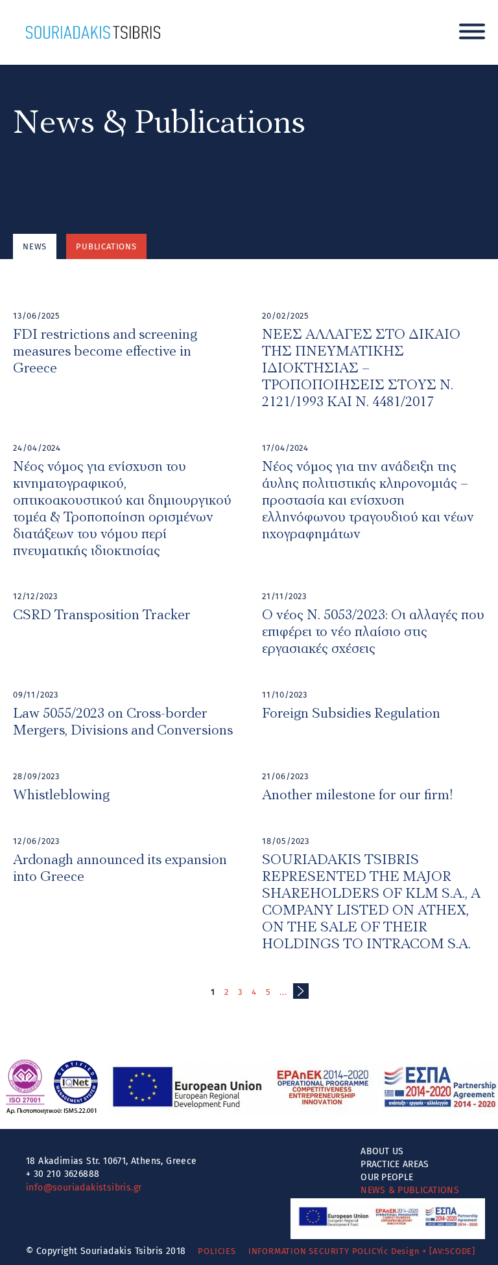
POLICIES (216, 1251)
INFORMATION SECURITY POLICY (315, 1251)
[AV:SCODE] (452, 1251)
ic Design (400, 1251)
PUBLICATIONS (106, 246)
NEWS (35, 246)
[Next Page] (301, 991)
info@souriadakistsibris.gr (83, 1187)
